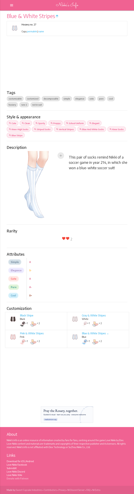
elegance (79, 98)
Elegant (94, 123)
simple (67, 98)
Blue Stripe (16, 135)
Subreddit (12, 468)
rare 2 (24, 104)
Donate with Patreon (17, 478)
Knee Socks (116, 129)
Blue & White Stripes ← (95, 333)
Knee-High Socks (18, 129)
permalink (32, 31)
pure (101, 98)
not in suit (37, 104)
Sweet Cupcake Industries (29, 490)
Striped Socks (42, 129)
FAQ (88, 490)
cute (92, 98)
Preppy (55, 123)
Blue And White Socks (91, 129)
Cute (12, 123)
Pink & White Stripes (32, 333)
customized (32, 98)
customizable (15, 98)
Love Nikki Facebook (17, 464)
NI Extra (96, 490)
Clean (26, 123)
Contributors (50, 490)
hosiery (12, 104)
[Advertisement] (67, 65)
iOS (22, 461)
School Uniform (75, 123)
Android (30, 461)
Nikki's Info (67, 5)
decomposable (51, 98)
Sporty (40, 123)
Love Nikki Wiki (14, 475)
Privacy (62, 490)
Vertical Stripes (65, 129)
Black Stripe (26, 315)
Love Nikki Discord (16, 471)
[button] (61, 155)
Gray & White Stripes (94, 315)
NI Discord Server (76, 490)
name (41, 31)
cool (111, 98)
